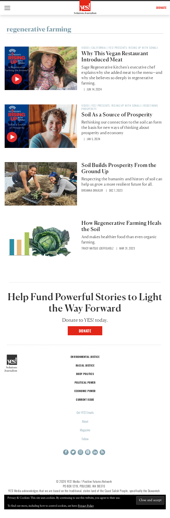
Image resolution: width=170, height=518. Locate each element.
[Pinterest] (88, 452)
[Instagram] (80, 452)
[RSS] (102, 452)
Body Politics (85, 374)
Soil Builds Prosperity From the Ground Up (118, 168)
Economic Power (84, 391)
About (85, 421)
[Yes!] (85, 7)
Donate (85, 331)
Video (85, 47)
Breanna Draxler (92, 190)
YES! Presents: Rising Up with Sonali (133, 47)
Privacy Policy (86, 506)
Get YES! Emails (85, 412)
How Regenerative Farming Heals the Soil (121, 226)
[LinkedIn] (95, 452)
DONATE (161, 8)
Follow (85, 438)
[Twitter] (73, 452)
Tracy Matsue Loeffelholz (97, 248)
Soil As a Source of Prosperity (116, 114)
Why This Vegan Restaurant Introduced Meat (114, 56)
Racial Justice (85, 365)
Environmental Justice (85, 357)
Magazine (85, 430)
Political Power (85, 382)
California (98, 47)
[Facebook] (66, 452)
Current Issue (85, 399)
